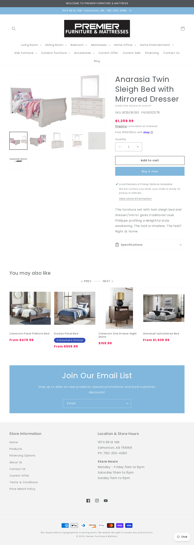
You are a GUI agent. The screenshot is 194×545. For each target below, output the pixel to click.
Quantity (120, 139)
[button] (13, 28)
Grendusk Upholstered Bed (161, 333)
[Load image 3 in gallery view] (57, 141)
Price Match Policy (22, 489)
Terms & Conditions (23, 482)
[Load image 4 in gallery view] (77, 141)
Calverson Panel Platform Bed (29, 333)
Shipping (121, 126)
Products (15, 449)
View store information (135, 199)
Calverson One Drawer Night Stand (118, 335)
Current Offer (19, 476)
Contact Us (17, 469)
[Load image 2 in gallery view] (38, 141)
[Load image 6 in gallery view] (18, 160)
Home (13, 442)
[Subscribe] (127, 403)
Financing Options (22, 455)
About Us (15, 462)
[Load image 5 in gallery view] (97, 141)
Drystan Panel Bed (66, 333)
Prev (88, 281)
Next (106, 281)
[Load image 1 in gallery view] (18, 141)
